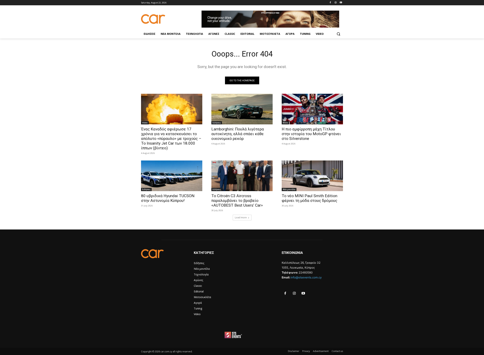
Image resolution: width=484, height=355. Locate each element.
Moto (285, 122)
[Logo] (171, 19)
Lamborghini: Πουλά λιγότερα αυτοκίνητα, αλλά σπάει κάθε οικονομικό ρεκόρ (237, 134)
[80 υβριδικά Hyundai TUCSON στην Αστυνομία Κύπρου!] (171, 175)
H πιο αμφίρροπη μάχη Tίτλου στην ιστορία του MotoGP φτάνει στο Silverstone (311, 134)
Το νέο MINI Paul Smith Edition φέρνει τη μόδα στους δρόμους (309, 198)
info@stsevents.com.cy (306, 277)
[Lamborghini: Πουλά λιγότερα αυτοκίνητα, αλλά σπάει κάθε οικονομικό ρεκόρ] (242, 109)
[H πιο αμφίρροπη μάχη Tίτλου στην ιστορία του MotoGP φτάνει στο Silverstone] (312, 109)
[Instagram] (335, 3)
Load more (241, 217)
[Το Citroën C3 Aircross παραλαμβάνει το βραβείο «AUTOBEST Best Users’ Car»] (242, 175)
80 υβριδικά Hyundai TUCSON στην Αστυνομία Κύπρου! (168, 198)
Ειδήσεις (217, 122)
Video (145, 122)
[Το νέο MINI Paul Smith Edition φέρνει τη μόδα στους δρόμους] (312, 175)
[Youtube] (341, 3)
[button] (338, 33)
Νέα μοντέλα (289, 189)
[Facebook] (330, 3)
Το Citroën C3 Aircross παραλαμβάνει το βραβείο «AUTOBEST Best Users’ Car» (237, 201)
